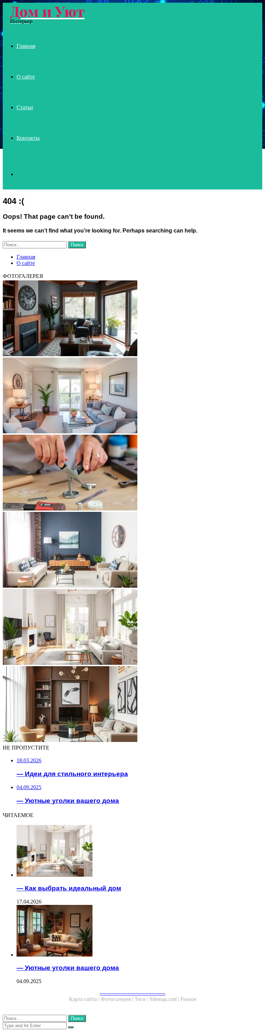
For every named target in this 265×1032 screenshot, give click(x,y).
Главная (26, 46)
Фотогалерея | (118, 999)
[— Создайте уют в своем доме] (132, 396)
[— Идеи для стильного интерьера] (132, 704)
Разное (188, 999)
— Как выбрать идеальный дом (69, 888)
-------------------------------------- (132, 993)
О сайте (26, 77)
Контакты (28, 138)
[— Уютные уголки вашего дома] (139, 931)
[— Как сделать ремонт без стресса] (132, 473)
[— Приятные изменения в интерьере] (132, 319)
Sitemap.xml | (164, 999)
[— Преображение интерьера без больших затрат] (132, 550)
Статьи (25, 107)
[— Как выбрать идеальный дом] (132, 627)
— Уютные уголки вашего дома (68, 967)
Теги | (142, 999)
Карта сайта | (85, 999)
